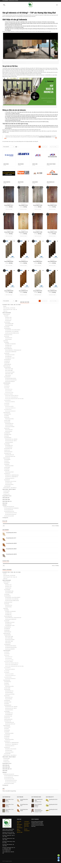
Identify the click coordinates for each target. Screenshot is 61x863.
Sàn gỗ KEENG (6, 464)
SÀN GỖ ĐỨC (5, 340)
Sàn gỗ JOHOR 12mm (9, 429)
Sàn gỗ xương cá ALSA (8, 334)
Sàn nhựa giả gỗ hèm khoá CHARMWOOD (11, 508)
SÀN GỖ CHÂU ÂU (6, 314)
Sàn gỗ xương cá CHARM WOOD (10, 351)
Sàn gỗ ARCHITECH (7, 414)
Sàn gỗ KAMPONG (7, 400)
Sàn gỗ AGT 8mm (8, 320)
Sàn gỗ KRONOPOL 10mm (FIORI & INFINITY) (12, 329)
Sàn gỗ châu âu (19, 824)
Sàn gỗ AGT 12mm (8, 586)
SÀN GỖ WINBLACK (7, 364)
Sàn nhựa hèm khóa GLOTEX (9, 511)
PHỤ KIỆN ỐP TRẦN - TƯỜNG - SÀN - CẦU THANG (12, 304)
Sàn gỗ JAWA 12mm (8, 389)
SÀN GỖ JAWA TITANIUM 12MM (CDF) (11, 395)
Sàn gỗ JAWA (6, 387)
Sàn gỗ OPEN (6, 436)
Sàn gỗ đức (19, 826)
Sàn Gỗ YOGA (6, 336)
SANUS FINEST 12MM (9, 373)
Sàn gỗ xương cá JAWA (9, 392)
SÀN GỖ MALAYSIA (6, 412)
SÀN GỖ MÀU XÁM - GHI (7, 501)
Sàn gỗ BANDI (6, 384)
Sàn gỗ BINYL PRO (8, 614)
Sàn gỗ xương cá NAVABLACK (10, 678)
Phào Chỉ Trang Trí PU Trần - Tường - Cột (10, 309)
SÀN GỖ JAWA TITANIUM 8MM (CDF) (11, 397)
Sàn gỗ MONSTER (7, 376)
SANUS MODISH (8, 375)
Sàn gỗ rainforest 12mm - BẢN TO (11, 440)
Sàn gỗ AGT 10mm (8, 317)
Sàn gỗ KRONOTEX (7, 359)
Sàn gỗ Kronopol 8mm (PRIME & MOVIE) (12, 600)
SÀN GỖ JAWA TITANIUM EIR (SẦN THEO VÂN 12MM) (14, 398)
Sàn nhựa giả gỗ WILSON (8, 509)
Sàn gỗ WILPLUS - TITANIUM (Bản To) (11, 476)
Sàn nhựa (25, 829)
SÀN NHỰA (5, 772)
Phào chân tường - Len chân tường (9, 307)
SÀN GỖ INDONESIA (6, 383)
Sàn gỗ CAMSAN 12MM (9, 323)
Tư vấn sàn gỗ (26, 821)
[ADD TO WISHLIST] (13, 187)
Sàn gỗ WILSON (7, 479)
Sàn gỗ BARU (6, 415)
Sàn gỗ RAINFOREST (7, 437)
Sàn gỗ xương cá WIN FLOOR (10, 456)
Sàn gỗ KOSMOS (7, 467)
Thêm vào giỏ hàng (8, 209)
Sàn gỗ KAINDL (7, 326)
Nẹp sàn (4, 306)
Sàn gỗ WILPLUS (7, 473)
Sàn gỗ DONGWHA (7, 367)
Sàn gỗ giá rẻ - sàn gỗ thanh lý (26, 826)
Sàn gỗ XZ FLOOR (6, 494)
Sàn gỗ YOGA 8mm (8, 339)
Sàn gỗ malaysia (19, 827)
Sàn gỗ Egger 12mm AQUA (9, 354)
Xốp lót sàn (5, 311)
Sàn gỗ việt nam (19, 832)
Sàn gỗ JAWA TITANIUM (8, 661)
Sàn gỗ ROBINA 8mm (8, 714)
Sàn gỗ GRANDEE (7, 459)
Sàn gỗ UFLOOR (7, 450)
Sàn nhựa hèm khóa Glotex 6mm (10, 514)
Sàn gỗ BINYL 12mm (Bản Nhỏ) (10, 343)
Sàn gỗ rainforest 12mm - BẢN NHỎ (11, 439)
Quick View (6, 200)
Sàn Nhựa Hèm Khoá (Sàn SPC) (8, 506)
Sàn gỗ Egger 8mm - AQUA (9, 625)
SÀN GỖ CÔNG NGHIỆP (7, 312)
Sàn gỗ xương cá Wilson (9, 484)
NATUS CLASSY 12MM (9, 368)
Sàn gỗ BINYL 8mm (8, 345)
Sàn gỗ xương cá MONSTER (10, 381)
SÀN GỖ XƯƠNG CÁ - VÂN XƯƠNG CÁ (9, 487)
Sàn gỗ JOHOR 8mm (8, 431)
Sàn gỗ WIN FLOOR (7, 453)
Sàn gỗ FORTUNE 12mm (9, 423)
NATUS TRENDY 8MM (9, 370)
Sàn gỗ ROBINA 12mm (9, 445)
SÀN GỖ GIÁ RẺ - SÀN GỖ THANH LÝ (9, 489)
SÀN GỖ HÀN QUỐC (6, 365)
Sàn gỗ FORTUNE (7, 689)
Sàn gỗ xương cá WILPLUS (9, 478)
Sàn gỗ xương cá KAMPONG (10, 401)
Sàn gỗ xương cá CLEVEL (9, 418)
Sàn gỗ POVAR (6, 470)
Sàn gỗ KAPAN (6, 403)
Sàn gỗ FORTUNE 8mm (9, 692)
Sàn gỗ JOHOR (6, 428)
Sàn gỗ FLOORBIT (7, 420)
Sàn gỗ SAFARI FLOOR (8, 448)
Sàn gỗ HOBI (6, 461)
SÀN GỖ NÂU (5, 503)
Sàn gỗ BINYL (6, 342)
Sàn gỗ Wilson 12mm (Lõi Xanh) (10, 481)
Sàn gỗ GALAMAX (6, 758)
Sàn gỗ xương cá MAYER (9, 406)
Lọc (3, 525)
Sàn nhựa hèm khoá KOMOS (9, 783)
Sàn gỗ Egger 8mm (8, 356)
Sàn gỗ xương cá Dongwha (9, 639)
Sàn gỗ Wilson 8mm (8, 482)
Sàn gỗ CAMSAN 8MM (9, 325)
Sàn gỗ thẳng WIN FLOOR (9, 454)
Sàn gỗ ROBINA (7, 443)
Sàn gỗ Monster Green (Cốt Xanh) (11, 379)
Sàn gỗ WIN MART (7, 486)
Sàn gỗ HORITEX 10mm (7, 495)
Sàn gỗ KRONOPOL (7, 328)
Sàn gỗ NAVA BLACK (7, 409)
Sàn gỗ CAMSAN (7, 322)
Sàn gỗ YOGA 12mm (8, 337)
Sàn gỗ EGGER (6, 353)
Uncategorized (5, 517)
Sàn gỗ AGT (6, 315)
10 (55, 146)
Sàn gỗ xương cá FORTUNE (9, 426)
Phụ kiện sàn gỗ (26, 830)
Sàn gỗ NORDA (6, 468)
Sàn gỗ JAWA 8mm (8, 390)
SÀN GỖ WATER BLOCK (8, 451)
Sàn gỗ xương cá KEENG (9, 465)
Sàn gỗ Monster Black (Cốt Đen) (10, 378)
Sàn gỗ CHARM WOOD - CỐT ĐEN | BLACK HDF (13, 350)
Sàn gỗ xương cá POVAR (9, 739)
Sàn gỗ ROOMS (7, 362)
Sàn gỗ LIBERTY (6, 492)
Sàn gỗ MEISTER (7, 361)
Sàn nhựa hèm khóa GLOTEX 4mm (11, 512)
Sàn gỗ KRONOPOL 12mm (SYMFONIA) (11, 331)
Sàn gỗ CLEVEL (6, 417)
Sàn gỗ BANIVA (7, 386)
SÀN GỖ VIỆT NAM (6, 725)
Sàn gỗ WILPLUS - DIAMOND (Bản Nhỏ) (12, 475)
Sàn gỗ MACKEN (7, 432)
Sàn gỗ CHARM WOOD (8, 348)
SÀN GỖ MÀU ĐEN (6, 497)
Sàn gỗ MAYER (6, 404)
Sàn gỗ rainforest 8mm (9, 442)
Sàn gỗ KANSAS (7, 462)
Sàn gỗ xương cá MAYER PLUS (10, 675)
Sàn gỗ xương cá (27, 823)
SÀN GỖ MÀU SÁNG (6, 499)
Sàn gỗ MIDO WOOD (7, 434)
